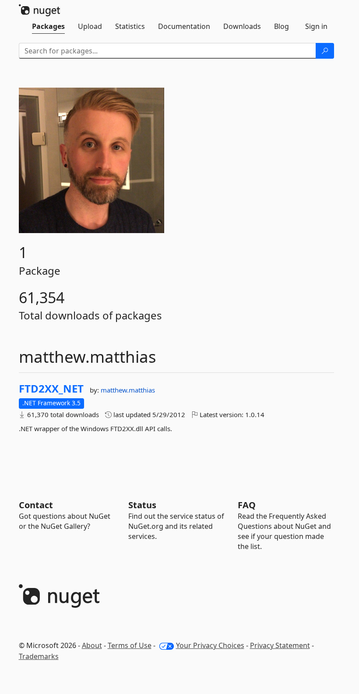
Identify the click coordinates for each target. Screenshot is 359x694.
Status (142, 505)
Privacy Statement (280, 645)
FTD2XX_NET (51, 388)
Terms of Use (129, 645)
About (92, 645)
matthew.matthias (128, 390)
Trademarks (39, 656)
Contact (36, 505)
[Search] (325, 51)
